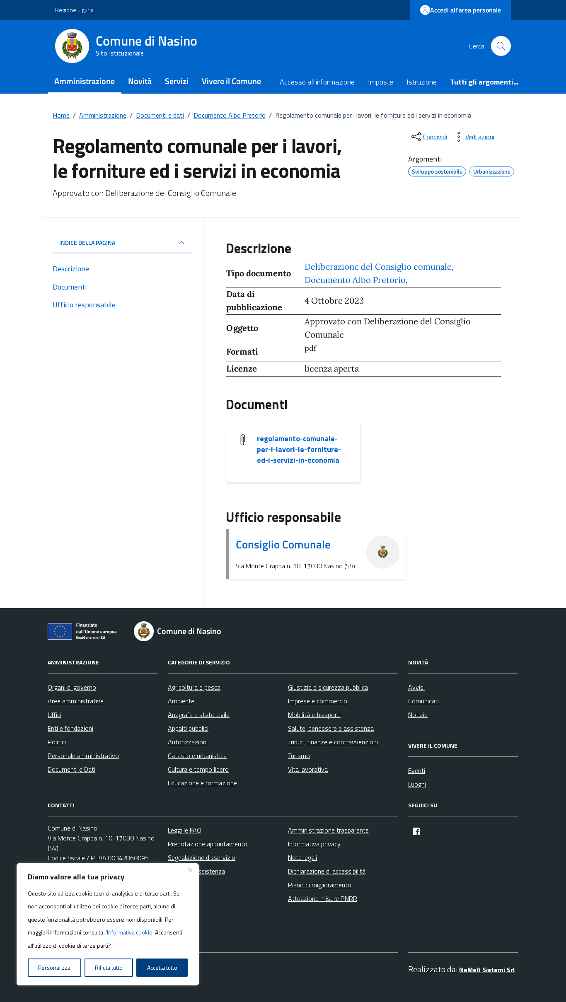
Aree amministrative (76, 701)
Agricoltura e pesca (194, 687)
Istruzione (421, 81)
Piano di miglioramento (319, 885)
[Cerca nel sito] (501, 46)
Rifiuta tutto (109, 967)
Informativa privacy (314, 844)
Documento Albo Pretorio (355, 280)
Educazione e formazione (202, 783)
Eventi (416, 770)
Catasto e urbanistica (197, 756)
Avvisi (416, 687)
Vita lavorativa (308, 769)
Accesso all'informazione (317, 81)
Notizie (418, 715)
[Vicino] (190, 870)
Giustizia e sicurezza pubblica (328, 687)
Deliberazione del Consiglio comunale (378, 266)
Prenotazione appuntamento (207, 844)
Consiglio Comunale (283, 544)
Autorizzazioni (188, 742)
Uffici (54, 715)
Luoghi (417, 784)
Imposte (380, 81)
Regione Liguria (74, 9)
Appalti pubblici (188, 728)
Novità (140, 81)
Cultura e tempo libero (198, 769)
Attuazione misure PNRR (322, 898)
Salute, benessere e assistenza (331, 728)
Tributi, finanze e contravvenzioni (333, 742)
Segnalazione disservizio (201, 857)
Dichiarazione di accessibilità (326, 871)
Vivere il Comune (231, 81)
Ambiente (181, 701)
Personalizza (54, 967)
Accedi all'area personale (465, 10)
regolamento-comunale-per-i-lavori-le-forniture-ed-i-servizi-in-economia (299, 449)
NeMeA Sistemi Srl (487, 970)
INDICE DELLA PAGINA (87, 242)
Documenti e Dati (71, 769)
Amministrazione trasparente (328, 830)
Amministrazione (84, 81)
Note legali (302, 857)
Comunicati (423, 701)
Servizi (177, 81)
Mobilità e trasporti (314, 715)
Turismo (299, 756)
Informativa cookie (129, 932)
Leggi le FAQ (184, 830)
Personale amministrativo (83, 756)
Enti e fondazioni (70, 728)
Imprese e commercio (317, 701)
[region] (108, 924)
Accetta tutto (162, 967)
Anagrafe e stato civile (199, 715)
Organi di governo (72, 687)
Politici (57, 742)
